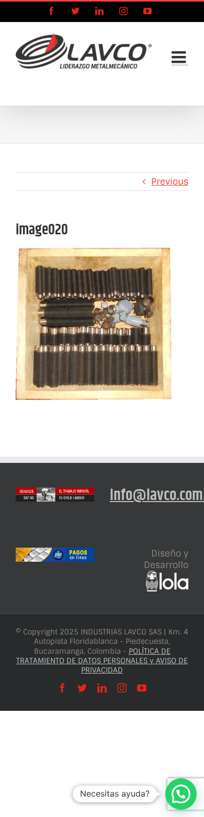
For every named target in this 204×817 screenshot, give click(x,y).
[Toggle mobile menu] (180, 57)
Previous (169, 181)
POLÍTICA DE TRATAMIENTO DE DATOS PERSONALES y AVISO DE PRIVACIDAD (102, 660)
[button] (181, 794)
